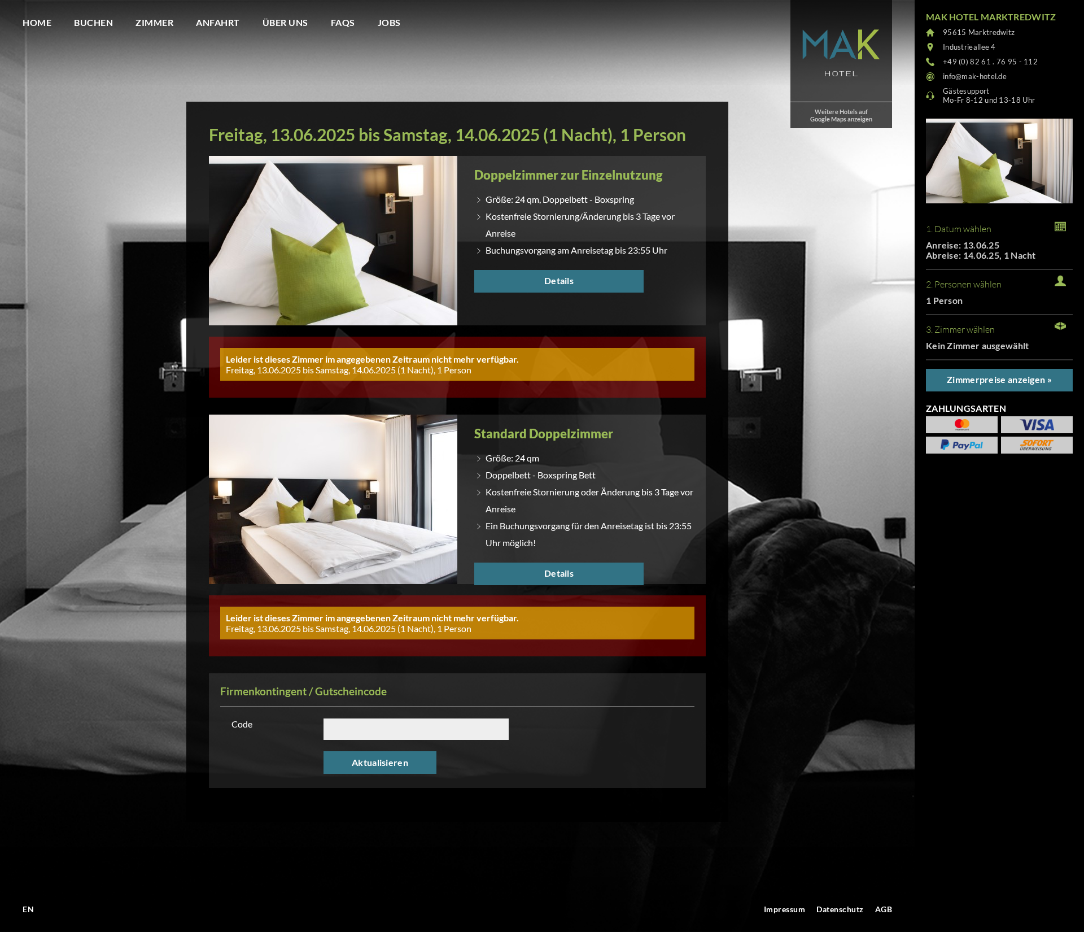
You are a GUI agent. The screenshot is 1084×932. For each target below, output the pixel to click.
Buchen (93, 22)
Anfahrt (218, 22)
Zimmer (154, 22)
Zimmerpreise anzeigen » (999, 379)
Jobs (389, 22)
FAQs (343, 22)
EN (28, 909)
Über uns (285, 22)
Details (559, 280)
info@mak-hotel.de (975, 76)
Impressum (785, 909)
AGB (884, 909)
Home (37, 22)
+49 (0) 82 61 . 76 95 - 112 (990, 61)
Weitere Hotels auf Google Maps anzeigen (841, 115)
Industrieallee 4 (969, 46)
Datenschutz (840, 909)
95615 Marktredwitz (979, 32)
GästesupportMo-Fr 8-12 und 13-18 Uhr (989, 95)
